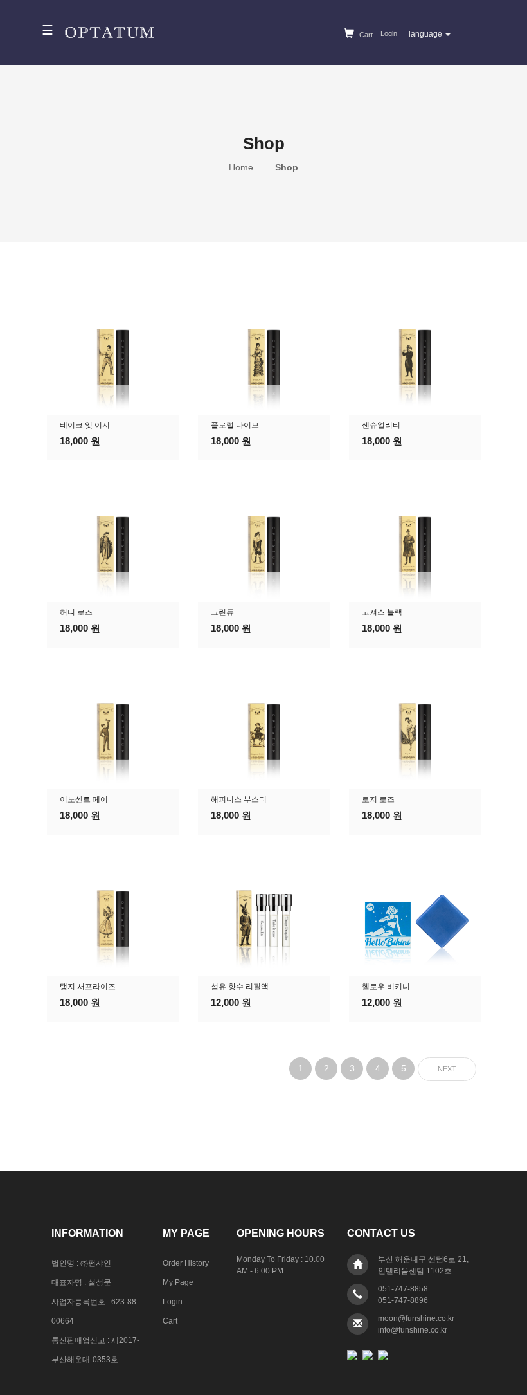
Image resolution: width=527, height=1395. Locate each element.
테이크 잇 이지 (85, 425)
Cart (365, 35)
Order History (186, 1263)
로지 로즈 (378, 799)
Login (388, 33)
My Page (178, 1282)
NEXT (447, 1069)
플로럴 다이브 (235, 425)
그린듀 (222, 612)
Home (242, 167)
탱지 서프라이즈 (88, 986)
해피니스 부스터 (239, 799)
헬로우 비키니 (386, 986)
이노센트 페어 (84, 799)
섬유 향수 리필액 (240, 986)
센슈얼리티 (381, 425)
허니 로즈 (76, 612)
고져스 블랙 (382, 612)
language (426, 34)
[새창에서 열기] (352, 1354)
